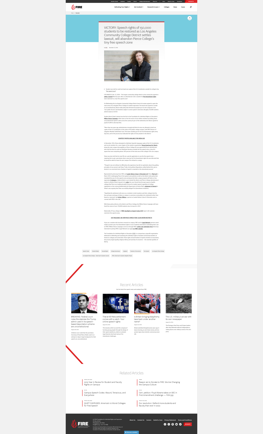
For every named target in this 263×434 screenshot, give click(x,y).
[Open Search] (191, 7)
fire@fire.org (96, 424)
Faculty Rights (105, 251)
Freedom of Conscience (135, 251)
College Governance (115, 251)
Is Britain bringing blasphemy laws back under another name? (146, 319)
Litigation (125, 251)
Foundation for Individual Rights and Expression (109, 419)
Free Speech (146, 251)
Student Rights (95, 251)
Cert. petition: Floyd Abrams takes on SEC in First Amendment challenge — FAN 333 (158, 393)
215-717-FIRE (104, 424)
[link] (77, 7)
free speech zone (111, 91)
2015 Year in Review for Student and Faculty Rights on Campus (103, 383)
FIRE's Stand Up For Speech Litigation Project (122, 255)
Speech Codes (86, 251)
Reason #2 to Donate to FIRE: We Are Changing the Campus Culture (159, 383)
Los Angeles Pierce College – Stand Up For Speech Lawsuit (96, 255)
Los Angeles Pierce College (158, 251)
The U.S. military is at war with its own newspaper (178, 317)
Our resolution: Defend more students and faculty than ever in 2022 (157, 404)
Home (72, 13)
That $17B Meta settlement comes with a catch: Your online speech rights (114, 319)
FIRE (106, 47)
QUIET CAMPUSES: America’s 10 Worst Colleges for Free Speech (104, 404)
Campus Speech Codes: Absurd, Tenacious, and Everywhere (105, 393)
